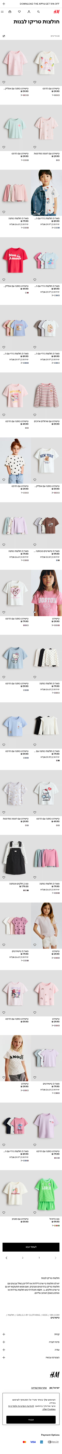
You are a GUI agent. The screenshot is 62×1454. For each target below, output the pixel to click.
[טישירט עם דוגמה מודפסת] (46, 128)
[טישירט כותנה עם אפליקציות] (15, 63)
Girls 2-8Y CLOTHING (28, 1315)
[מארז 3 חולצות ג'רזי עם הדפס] (46, 193)
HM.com (54, 1315)
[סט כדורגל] (46, 1193)
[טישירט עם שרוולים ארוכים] (46, 395)
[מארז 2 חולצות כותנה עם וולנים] (46, 725)
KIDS (45, 1315)
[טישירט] (46, 593)
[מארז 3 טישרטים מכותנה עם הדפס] (46, 525)
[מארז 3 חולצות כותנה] (15, 193)
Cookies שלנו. (48, 1409)
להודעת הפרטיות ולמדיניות (21, 1406)
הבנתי (31, 1419)
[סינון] (4, 36)
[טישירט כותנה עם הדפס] (15, 395)
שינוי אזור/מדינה (39, 1388)
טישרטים (55, 1317)
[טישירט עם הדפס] (46, 63)
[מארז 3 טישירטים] (15, 926)
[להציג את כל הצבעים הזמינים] (57, 160)
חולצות (11, 1315)
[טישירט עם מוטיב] (15, 1193)
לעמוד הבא (31, 1247)
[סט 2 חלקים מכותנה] (15, 858)
